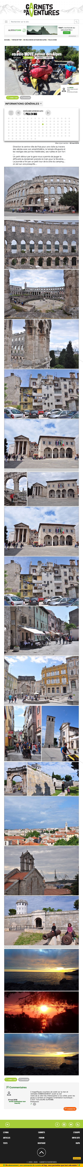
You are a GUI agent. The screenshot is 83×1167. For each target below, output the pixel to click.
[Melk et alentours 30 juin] (54, 130)
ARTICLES (6, 1138)
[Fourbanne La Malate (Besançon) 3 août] (54, 136)
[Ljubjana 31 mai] (69, 124)
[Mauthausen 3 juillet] (65, 130)
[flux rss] (76, 1126)
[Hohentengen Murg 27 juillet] (27, 136)
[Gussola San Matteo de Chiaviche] (65, 118)
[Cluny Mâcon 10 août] (16, 139)
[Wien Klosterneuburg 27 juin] (43, 130)
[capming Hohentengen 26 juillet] (24, 136)
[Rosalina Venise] (39, 121)
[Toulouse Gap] (12, 118)
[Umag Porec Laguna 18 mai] (20, 124)
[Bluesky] (70, 1126)
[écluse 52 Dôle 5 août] (61, 136)
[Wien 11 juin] (46, 127)
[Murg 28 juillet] (31, 136)
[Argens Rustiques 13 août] (27, 139)
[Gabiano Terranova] (31, 118)
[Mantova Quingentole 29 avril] (12, 121)
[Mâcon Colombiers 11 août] (20, 139)
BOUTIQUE (41, 1143)
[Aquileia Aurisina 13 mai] (65, 121)
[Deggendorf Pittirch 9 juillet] (24, 133)
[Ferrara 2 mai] (24, 121)
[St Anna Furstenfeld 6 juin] (27, 127)
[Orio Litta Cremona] (54, 118)
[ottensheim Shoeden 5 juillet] (9, 133)
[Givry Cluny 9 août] (12, 139)
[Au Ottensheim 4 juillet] (69, 130)
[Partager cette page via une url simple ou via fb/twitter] (34, 1104)
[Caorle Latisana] (58, 121)
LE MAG (6, 1132)
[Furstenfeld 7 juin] (31, 127)
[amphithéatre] (41, 191)
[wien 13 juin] (54, 127)
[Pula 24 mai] (43, 124)
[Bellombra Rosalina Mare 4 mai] (31, 121)
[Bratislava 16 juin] (65, 127)
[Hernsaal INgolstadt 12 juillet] (35, 133)
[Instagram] (63, 1126)
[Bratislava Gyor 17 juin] (69, 127)
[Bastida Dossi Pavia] (43, 118)
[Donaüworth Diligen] (50, 133)
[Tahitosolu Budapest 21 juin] (20, 130)
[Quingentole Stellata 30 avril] (16, 121)
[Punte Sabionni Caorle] (54, 121)
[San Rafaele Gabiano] (27, 118)
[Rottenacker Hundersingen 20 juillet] (65, 133)
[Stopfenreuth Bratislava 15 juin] (61, 127)
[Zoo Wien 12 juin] (50, 127)
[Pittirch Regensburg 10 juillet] (27, 133)
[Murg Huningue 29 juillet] (35, 136)
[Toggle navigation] (6, 22)
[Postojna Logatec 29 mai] (61, 124)
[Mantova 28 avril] (9, 121)
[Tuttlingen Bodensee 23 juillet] (12, 136)
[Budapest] (24, 130)
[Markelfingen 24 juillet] (16, 136)
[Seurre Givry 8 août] (9, 139)
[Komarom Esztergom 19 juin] (12, 130)
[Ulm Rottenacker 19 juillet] (61, 133)
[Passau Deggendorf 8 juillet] (20, 133)
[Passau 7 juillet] (16, 133)
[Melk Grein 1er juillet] (58, 130)
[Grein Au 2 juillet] (61, 130)
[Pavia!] (46, 118)
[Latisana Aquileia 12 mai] (61, 121)
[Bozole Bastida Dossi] (39, 118)
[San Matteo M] (69, 118)
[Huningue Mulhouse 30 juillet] (39, 136)
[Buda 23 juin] (27, 130)
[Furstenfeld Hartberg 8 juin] (35, 127)
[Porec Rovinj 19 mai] (24, 124)
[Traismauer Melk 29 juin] (50, 130)
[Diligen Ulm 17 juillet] (54, 133)
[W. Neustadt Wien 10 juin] (43, 127)
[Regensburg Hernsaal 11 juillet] (31, 133)
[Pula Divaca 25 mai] (48, 113)
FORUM (41, 1138)
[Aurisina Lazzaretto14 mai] (69, 121)
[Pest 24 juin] (31, 130)
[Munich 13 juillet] (39, 133)
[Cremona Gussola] (61, 118)
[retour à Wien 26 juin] (39, 130)
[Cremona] (58, 118)
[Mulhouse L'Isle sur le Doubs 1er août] (46, 136)
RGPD (78, 1143)
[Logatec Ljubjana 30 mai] (65, 124)
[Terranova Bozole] (35, 118)
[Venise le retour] (50, 121)
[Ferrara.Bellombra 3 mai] (27, 121)
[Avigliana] (20, 118)
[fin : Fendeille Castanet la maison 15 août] (35, 139)
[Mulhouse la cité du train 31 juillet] (43, 136)
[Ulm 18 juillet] (58, 133)
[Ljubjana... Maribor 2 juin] (12, 127)
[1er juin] (9, 127)
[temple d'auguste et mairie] (41, 443)
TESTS (5, 1143)
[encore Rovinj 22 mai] (35, 124)
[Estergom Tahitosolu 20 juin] (16, 130)
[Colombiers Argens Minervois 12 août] (24, 139)
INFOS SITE (76, 1138)
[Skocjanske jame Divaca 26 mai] (50, 124)
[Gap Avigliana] (16, 118)
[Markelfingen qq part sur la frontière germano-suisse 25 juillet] (20, 136)
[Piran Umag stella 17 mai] (16, 124)
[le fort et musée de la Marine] (41, 920)
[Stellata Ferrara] (20, 121)
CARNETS (41, 1132)
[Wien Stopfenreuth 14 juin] (58, 127)
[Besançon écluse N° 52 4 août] (58, 136)
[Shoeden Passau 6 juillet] (12, 133)
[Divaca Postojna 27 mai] (54, 124)
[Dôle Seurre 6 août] (65, 136)
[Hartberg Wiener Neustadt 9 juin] (39, 127)
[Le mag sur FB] (56, 1126)
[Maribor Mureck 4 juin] (20, 127)
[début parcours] (9, 118)
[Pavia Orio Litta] (50, 118)
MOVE (71, 87)
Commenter (70, 1109)
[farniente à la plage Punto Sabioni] (46, 121)
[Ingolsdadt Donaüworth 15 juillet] (46, 133)
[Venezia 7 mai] (43, 121)
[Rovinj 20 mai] (27, 124)
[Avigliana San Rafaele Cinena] (24, 118)
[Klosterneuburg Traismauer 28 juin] (46, 130)
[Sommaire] (11, 113)
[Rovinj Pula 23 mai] (39, 124)
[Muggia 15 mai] (9, 124)
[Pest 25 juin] (35, 130)
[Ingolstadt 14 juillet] (43, 133)
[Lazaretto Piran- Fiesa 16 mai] (12, 124)
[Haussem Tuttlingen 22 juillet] (9, 136)
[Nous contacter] (6, 1126)
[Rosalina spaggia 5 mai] (35, 121)
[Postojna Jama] (58, 124)
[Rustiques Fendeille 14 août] (31, 139)
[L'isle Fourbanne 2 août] (50, 136)
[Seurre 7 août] (69, 136)
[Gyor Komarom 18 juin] (9, 130)
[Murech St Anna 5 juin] (24, 127)
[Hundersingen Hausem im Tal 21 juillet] (69, 133)
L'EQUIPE (76, 1132)
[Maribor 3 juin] (16, 127)
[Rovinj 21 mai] (31, 124)
